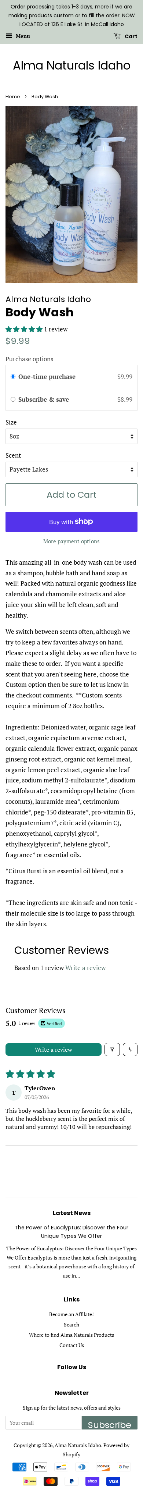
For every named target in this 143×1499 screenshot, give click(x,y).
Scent (13, 455)
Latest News (72, 1213)
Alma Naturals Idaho (72, 65)
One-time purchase (47, 376)
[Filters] (112, 1049)
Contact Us (71, 1345)
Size (11, 422)
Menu (22, 36)
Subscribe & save (44, 399)
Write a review (85, 967)
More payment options (71, 541)
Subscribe (109, 1424)
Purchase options (29, 359)
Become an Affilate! (71, 1314)
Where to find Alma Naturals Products (71, 1334)
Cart (131, 36)
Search (71, 1324)
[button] (25, 329)
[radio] (13, 376)
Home (13, 96)
